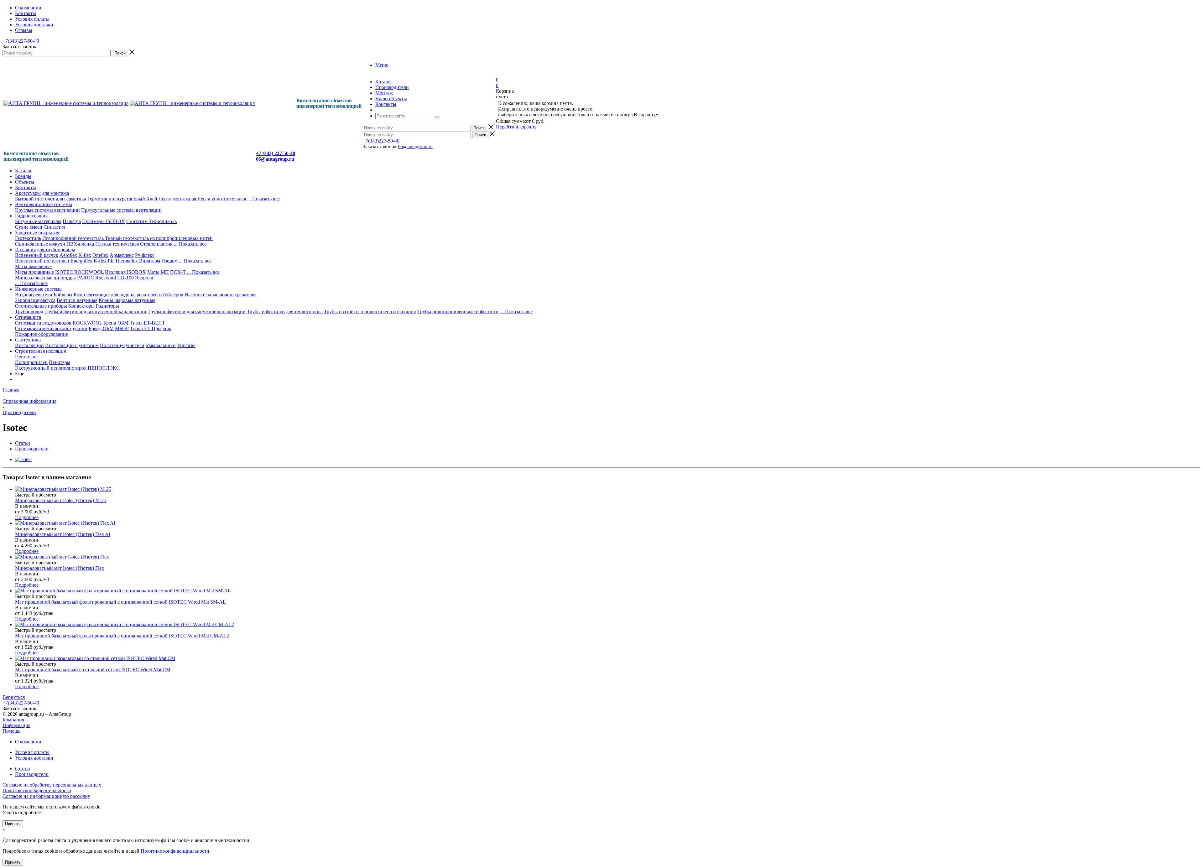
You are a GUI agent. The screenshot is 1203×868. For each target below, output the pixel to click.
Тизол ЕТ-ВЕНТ (147, 322)
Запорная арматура (35, 300)
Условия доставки (34, 758)
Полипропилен (31, 362)
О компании (28, 741)
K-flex (84, 255)
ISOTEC (64, 272)
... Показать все (195, 260)
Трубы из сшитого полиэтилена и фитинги (370, 311)
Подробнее (27, 517)
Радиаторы (107, 306)
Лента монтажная (177, 198)
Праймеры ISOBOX (103, 221)
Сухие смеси (29, 227)
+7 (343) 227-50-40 (275, 153)
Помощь (11, 731)
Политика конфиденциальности (37, 790)
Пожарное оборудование (41, 334)
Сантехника (28, 339)
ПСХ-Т (178, 272)
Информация (16, 725)
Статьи (22, 768)
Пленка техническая (117, 244)
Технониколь (163, 221)
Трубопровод (29, 311)
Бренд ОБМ (115, 322)
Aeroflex (68, 255)
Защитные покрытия (37, 232)
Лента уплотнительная (221, 198)
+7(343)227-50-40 (21, 41)
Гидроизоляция (31, 215)
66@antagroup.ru (415, 146)
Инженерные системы (39, 289)
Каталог (23, 170)
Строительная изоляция (40, 351)
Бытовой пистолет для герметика (50, 198)
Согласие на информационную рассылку (46, 796)
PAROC (85, 277)
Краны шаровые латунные (127, 300)
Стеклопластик (156, 244)
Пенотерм (59, 362)
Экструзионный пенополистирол (50, 368)
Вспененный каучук (36, 255)
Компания (13, 719)
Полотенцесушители (122, 345)
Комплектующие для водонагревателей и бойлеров (128, 294)
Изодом (169, 260)
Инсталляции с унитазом (72, 345)
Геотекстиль (28, 238)
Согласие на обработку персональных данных (52, 784)
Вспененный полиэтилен (42, 260)
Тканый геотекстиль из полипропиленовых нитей (159, 238)
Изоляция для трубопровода (45, 249)
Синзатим (137, 221)
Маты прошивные (34, 272)
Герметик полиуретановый (116, 198)
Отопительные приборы (41, 306)
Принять (13, 823)
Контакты (25, 187)
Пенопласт (26, 356)
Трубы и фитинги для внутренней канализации (95, 311)
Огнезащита (28, 317)
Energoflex (81, 260)
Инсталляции (29, 345)
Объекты (24, 182)
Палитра (72, 221)
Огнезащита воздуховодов (43, 322)
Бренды (23, 176)
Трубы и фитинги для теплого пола (285, 311)
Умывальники (161, 345)
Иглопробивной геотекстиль (73, 238)
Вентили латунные (77, 300)
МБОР (122, 328)
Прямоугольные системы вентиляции (121, 210)
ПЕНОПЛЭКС (104, 368)
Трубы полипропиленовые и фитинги (458, 311)
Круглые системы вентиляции (47, 210)
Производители (32, 774)
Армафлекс (122, 255)
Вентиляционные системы (43, 204)
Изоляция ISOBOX (125, 272)
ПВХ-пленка (80, 244)
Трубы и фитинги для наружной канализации (197, 311)
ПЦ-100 (125, 277)
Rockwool (105, 277)
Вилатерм (149, 260)
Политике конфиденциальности (175, 851)
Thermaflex (126, 260)
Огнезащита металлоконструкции (51, 328)
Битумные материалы (38, 221)
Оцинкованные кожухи (40, 244)
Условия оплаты (32, 752)
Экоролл (144, 277)
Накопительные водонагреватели (220, 294)
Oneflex (100, 255)
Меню (381, 65)
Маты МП (158, 272)
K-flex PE (104, 260)
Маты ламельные (33, 266)
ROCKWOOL (89, 272)
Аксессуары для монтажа (42, 193)
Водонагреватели (34, 294)
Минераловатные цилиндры (45, 277)
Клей (151, 198)
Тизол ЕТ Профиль (150, 328)
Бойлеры (63, 294)
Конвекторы (81, 306)
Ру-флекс (144, 255)
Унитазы (186, 345)
